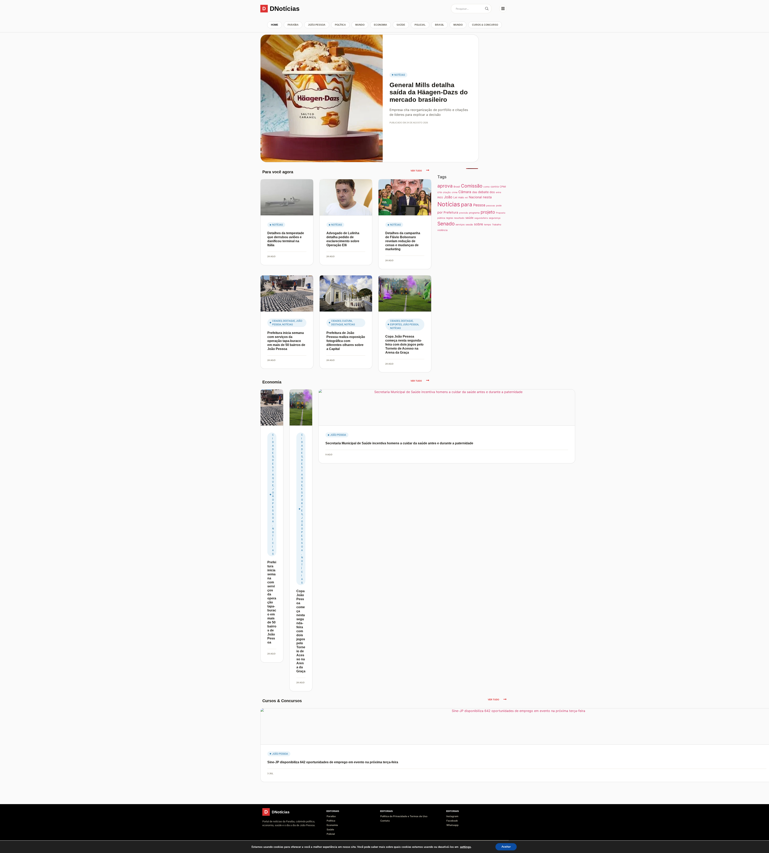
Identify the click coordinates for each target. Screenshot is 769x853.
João (448, 197)
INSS (440, 197)
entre (498, 192)
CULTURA (347, 321)
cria (439, 192)
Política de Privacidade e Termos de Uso (403, 816)
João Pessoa (316, 25)
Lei (455, 197)
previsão (463, 213)
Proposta (500, 213)
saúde (469, 217)
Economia (380, 25)
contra (495, 186)
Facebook (452, 820)
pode (498, 205)
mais (461, 197)
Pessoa (479, 205)
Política (340, 25)
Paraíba (293, 25)
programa (474, 212)
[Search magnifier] (487, 8)
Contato (385, 820)
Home (274, 25)
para (466, 204)
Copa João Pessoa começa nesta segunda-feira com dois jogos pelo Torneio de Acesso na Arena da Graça (404, 344)
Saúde (401, 25)
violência (442, 230)
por (440, 212)
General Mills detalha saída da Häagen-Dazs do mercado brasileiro (429, 92)
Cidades (277, 321)
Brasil (439, 25)
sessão (469, 224)
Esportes (396, 324)
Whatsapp (452, 825)
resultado (459, 218)
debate (483, 192)
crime (454, 192)
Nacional (475, 197)
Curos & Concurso (485, 25)
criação (447, 192)
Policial (420, 25)
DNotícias (285, 8)
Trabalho (496, 224)
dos (492, 192)
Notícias (399, 75)
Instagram (452, 816)
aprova (445, 186)
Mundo (359, 25)
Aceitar (506, 847)
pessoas (490, 205)
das (474, 192)
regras (449, 218)
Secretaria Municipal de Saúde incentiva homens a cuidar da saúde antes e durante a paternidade (399, 443)
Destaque (289, 321)
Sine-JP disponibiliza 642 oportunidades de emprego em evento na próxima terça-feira (332, 762)
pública (441, 218)
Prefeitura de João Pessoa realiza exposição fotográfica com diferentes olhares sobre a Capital (345, 341)
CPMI (503, 186)
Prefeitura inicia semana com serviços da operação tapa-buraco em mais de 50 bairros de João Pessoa (286, 341)
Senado (446, 224)
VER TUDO (416, 170)
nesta (487, 197)
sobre (478, 224)
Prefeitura (451, 212)
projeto (488, 212)
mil (466, 197)
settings (465, 847)
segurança (494, 218)
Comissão (471, 186)
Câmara (464, 192)
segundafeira (481, 218)
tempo (487, 224)
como (486, 186)
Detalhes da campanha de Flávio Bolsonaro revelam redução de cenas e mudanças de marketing (402, 241)
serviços (460, 224)
